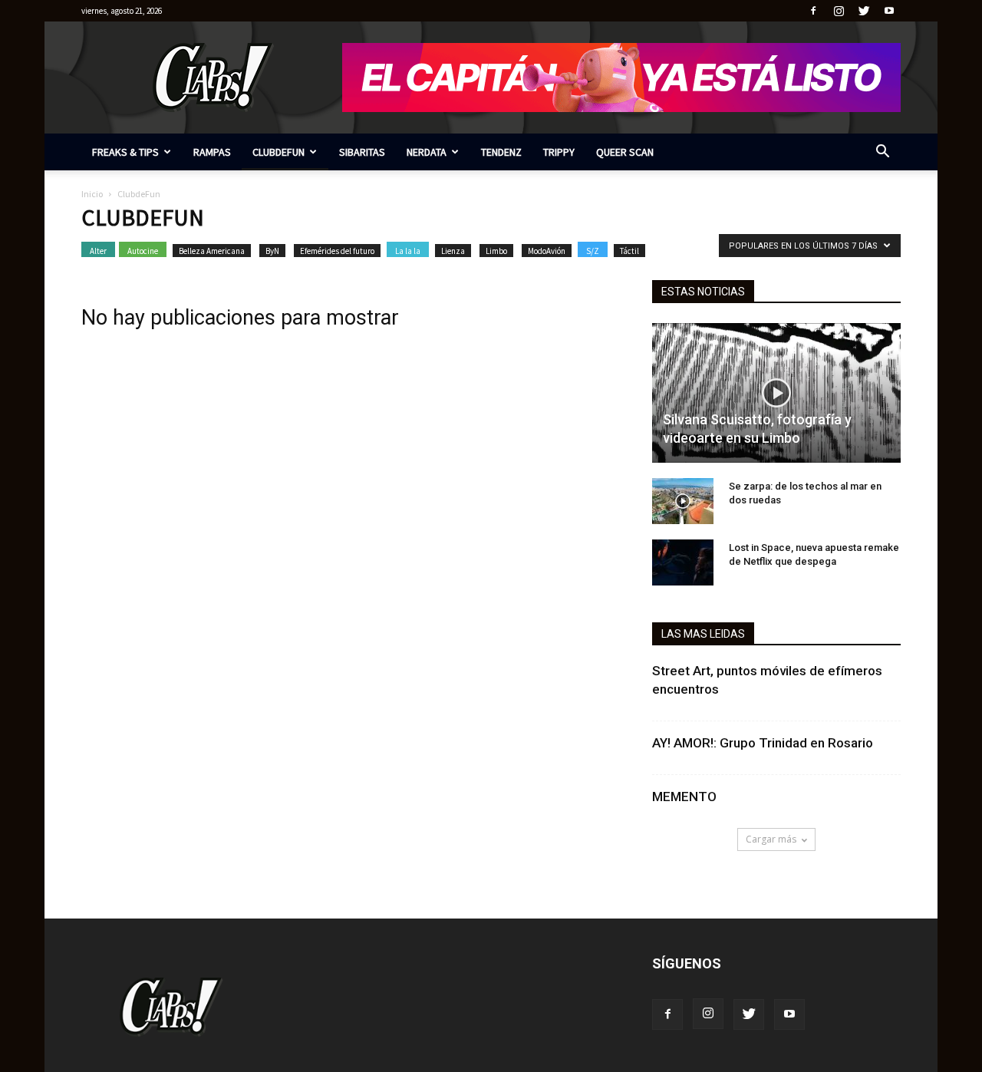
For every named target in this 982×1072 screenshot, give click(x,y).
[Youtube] (889, 10)
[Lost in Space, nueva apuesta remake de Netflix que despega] (682, 562)
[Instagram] (838, 10)
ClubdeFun (278, 152)
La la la (407, 251)
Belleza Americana (212, 251)
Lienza (453, 251)
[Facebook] (813, 10)
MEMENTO (684, 796)
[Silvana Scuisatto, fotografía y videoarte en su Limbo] (776, 393)
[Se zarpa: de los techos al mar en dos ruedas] (682, 501)
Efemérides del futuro (337, 251)
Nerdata (427, 152)
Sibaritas (362, 152)
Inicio (92, 194)
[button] (882, 153)
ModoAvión (546, 251)
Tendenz (501, 152)
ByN (272, 251)
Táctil (629, 251)
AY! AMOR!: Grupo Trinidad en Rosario (762, 742)
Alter (98, 251)
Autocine (142, 251)
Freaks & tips (125, 152)
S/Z (592, 251)
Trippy (559, 152)
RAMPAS (212, 152)
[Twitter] (863, 10)
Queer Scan (625, 152)
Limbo (496, 251)
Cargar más (771, 839)
